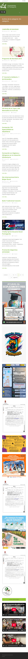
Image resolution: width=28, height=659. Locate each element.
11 (15, 275)
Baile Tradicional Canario (11, 201)
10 (13, 275)
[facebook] (23, 1)
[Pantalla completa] (24, 615)
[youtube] (24, 1)
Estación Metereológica (14, 599)
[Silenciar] (22, 615)
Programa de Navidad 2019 (12, 59)
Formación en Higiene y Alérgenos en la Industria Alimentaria (11, 155)
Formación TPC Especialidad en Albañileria (7, 129)
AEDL (12, 133)
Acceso (3, 656)
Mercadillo (4, 182)
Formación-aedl (16, 133)
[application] (14, 609)
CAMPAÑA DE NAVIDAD (10, 29)
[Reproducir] (3, 615)
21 (11, 277)
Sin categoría (14, 31)
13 (20, 275)
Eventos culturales (14, 181)
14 (22, 275)
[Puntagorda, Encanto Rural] (10, 5)
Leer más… (4, 43)
